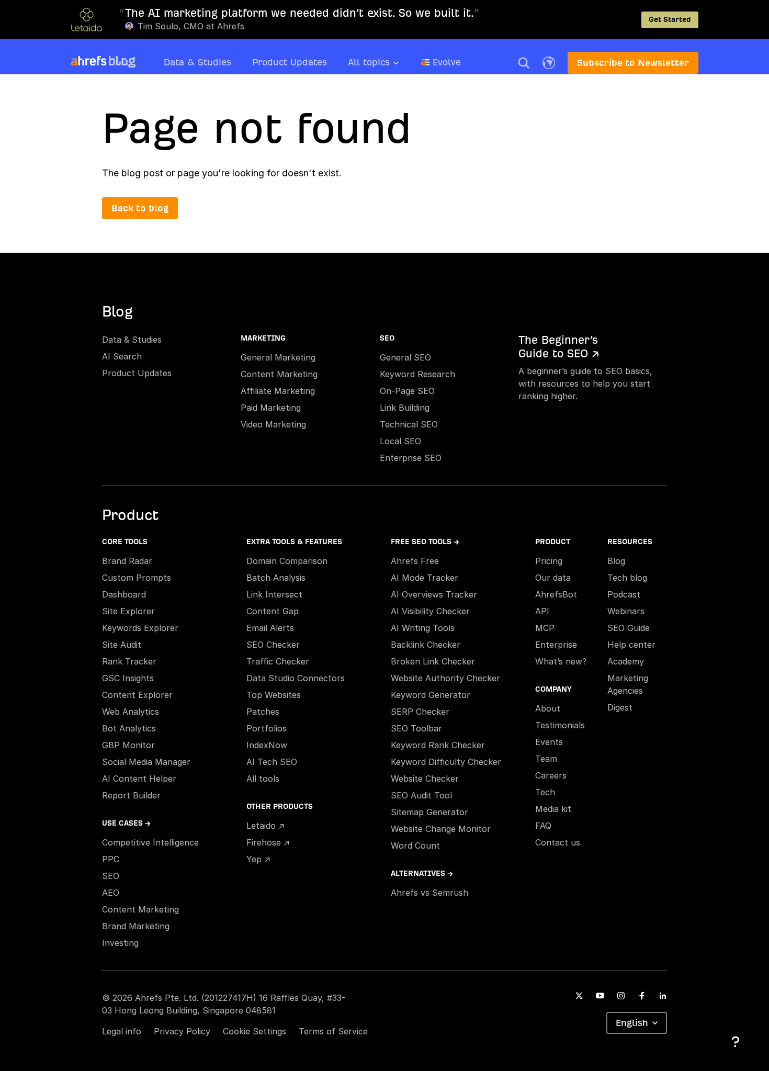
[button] (523, 62)
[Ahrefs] (89, 61)
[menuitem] (384, 65)
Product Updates (289, 62)
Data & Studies (197, 62)
